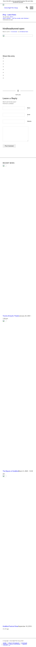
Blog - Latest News (9, 14)
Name (28, 108)
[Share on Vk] (5, 72)
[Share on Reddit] (5, 75)
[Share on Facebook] (5, 58)
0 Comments (14, 31)
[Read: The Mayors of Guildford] (4, 321)
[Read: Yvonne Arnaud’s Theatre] (4, 166)
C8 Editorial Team (24, 31)
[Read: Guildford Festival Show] (4, 476)
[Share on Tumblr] (5, 70)
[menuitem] (26, 8)
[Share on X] (5, 61)
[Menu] (30, 8)
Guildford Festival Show (10, 626)
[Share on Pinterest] (5, 64)
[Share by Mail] (5, 78)
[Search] (26, 8)
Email (28, 115)
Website (29, 121)
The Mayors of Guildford (10, 471)
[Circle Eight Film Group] (15, 8)
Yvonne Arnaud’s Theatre (11, 316)
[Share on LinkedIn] (5, 67)
